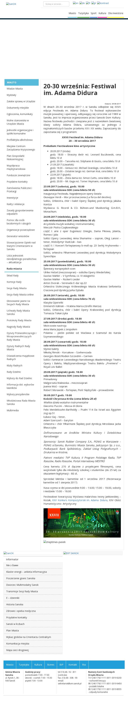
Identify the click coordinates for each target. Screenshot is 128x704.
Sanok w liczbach (15, 624)
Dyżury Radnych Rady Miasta (18, 347)
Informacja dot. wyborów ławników (20, 386)
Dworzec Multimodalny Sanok (22, 584)
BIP (61, 664)
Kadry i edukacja (15, 204)
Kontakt (72, 664)
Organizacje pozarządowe (21, 229)
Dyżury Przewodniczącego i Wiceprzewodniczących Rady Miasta (21, 336)
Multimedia (13, 410)
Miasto (72, 13)
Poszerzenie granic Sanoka (20, 578)
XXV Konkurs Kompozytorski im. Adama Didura (79, 500)
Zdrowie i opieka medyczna (21, 610)
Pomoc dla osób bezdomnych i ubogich (19, 221)
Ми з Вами (12, 565)
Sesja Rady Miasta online (20, 294)
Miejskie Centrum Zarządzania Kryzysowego (21, 148)
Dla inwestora (115, 13)
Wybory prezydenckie (18, 394)
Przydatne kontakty (17, 181)
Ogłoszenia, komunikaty (20, 114)
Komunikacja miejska (17, 643)
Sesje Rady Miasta (16, 288)
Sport (93, 13)
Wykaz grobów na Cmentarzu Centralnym (28, 637)
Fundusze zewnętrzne (18, 175)
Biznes (50, 664)
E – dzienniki (12, 597)
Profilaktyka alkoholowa (19, 139)
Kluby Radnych (14, 365)
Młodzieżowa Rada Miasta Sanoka (21, 402)
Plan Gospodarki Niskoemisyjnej (15, 157)
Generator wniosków (18, 236)
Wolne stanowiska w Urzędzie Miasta (18, 122)
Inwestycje (12, 197)
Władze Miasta (15, 88)
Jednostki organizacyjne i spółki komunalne (20, 131)
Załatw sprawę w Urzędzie (21, 101)
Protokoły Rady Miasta (19, 320)
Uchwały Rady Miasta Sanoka (18, 312)
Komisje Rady (14, 281)
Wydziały (11, 95)
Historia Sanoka (14, 604)
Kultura (102, 13)
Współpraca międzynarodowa (16, 167)
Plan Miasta (12, 630)
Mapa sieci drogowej (17, 650)
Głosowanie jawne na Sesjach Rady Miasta (18, 302)
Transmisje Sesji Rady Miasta (22, 591)
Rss (84, 664)
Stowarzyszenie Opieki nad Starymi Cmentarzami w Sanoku (21, 246)
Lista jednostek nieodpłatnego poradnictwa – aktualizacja (21, 259)
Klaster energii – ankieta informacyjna (26, 571)
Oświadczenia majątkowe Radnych (20, 357)
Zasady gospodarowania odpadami (20, 212)
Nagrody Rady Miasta (18, 326)
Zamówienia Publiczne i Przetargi (19, 189)
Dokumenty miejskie (18, 107)
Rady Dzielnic (14, 371)
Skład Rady (12, 275)
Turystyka (83, 13)
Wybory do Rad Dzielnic (19, 378)
